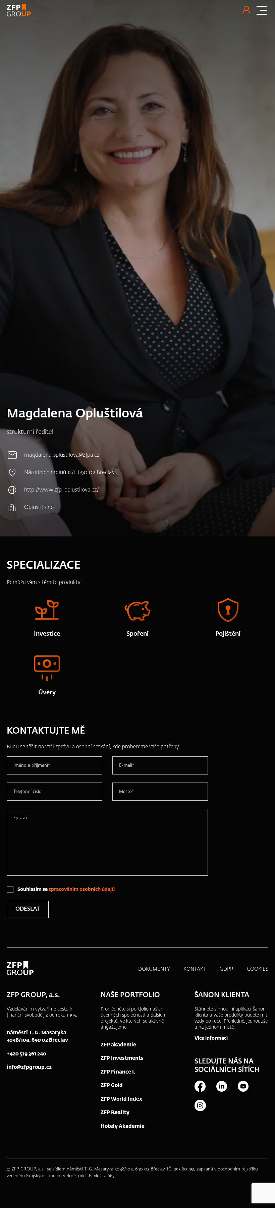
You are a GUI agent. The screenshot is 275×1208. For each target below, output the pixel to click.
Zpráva (20, 818)
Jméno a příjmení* (31, 765)
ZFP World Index (121, 1099)
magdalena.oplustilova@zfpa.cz (62, 455)
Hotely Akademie (123, 1126)
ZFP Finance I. (118, 1072)
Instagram (200, 1105)
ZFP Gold (112, 1085)
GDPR (226, 969)
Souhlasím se (66, 889)
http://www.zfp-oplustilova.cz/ (61, 490)
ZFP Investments (122, 1058)
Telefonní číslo (27, 792)
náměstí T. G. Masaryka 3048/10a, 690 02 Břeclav (37, 1036)
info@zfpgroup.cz (29, 1067)
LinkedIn (221, 1086)
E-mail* (126, 765)
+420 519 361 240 (26, 1053)
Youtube (242, 1086)
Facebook (200, 1086)
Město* (126, 792)
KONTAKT (194, 969)
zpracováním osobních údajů (82, 889)
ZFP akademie (118, 1044)
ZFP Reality (115, 1112)
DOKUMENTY (154, 969)
